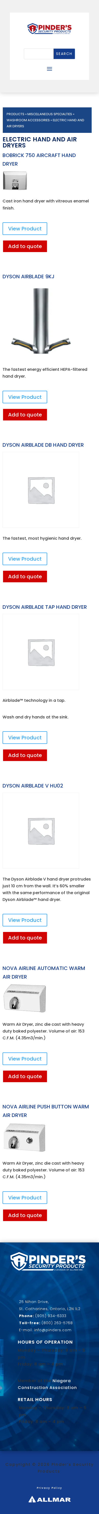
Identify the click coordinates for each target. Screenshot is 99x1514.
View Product (25, 228)
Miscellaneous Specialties (49, 114)
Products (15, 114)
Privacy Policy (49, 1488)
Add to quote (25, 246)
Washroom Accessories (28, 120)
